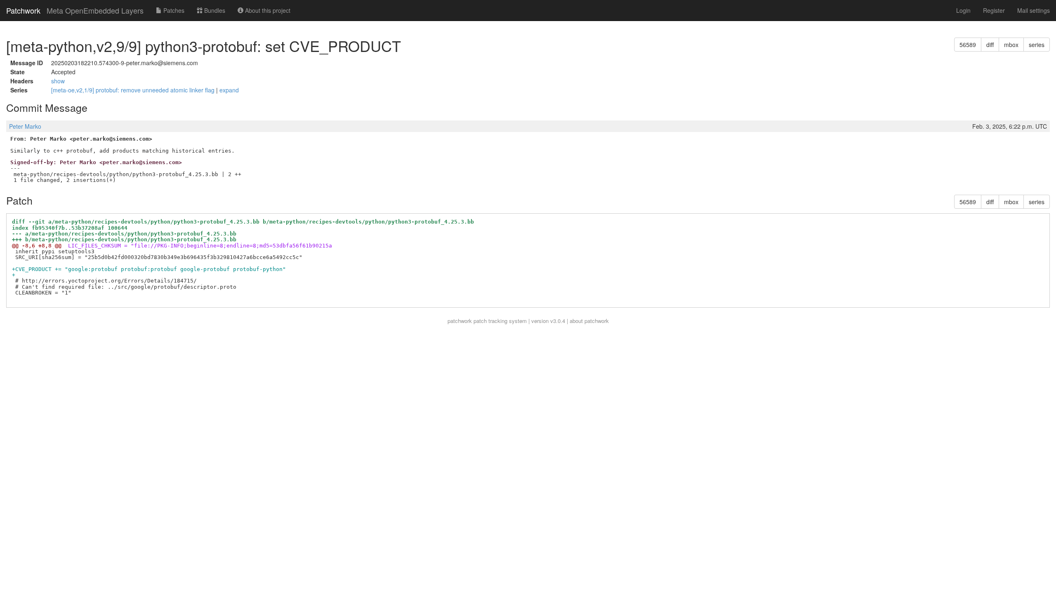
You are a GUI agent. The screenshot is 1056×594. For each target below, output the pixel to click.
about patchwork (589, 321)
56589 (967, 44)
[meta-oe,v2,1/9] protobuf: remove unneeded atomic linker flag (133, 90)
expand (229, 90)
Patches (173, 10)
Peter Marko (25, 126)
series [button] (1036, 44)
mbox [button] (1011, 44)
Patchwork (23, 10)
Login (963, 10)
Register (994, 10)
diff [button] (990, 44)
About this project (266, 10)
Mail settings (1033, 10)
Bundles (214, 10)
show (58, 81)
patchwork (460, 321)
